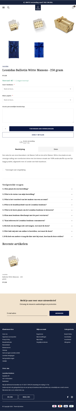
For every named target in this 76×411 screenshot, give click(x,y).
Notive (21, 406)
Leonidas (5, 66)
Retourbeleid (6, 345)
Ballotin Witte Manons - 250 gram (12, 278)
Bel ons (10, 397)
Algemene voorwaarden (9, 337)
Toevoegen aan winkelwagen (41, 129)
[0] (73, 7)
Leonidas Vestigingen (8, 355)
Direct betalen (38, 135)
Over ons (5, 334)
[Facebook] (67, 397)
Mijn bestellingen (41, 337)
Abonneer (59, 313)
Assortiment (67, 339)
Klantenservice (6, 347)
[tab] (38, 189)
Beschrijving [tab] (20, 149)
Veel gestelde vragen (8, 358)
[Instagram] (72, 397)
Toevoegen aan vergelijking (15, 170)
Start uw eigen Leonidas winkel (11, 353)
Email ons (26, 397)
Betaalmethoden (7, 342)
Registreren (40, 334)
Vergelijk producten (42, 342)
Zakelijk (4, 361)
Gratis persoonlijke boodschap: (13, 107)
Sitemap (4, 350)
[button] (3, 7)
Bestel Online (68, 334)
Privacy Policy (6, 339)
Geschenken (67, 337)
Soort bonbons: (8, 85)
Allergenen (67, 342)
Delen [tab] (56, 149)
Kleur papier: (7, 96)
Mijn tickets (40, 339)
